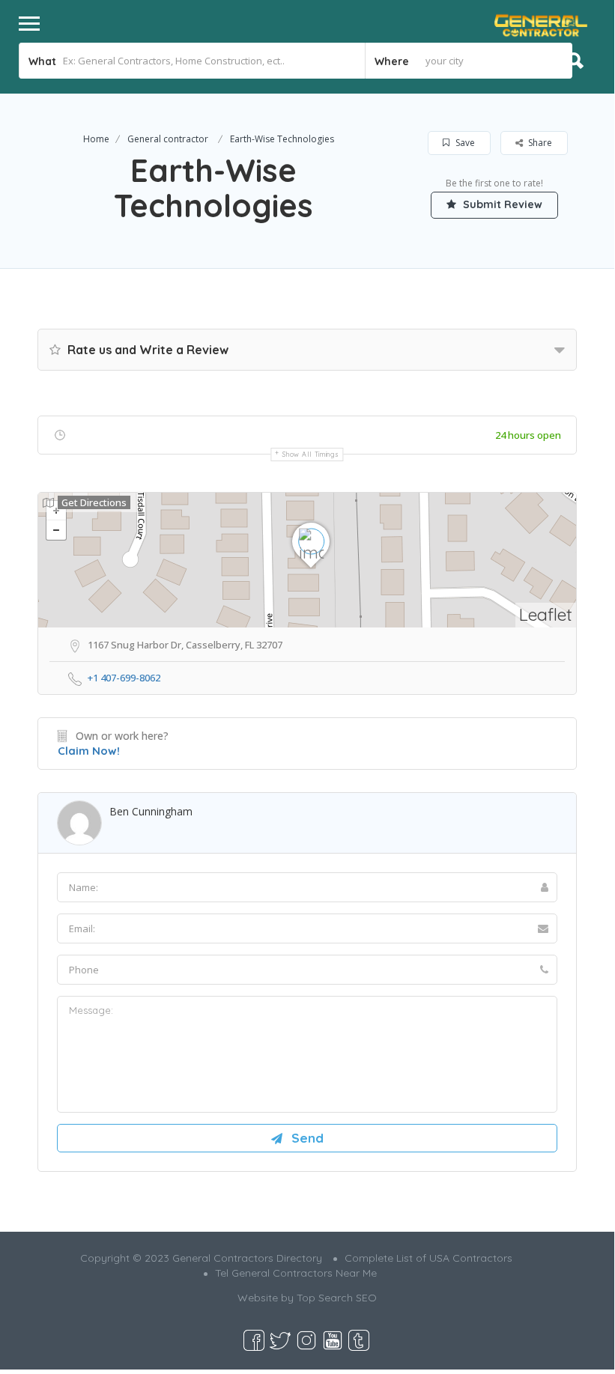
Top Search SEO (337, 1297)
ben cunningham (151, 811)
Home (96, 139)
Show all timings (310, 454)
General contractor (167, 139)
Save (464, 142)
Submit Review (501, 204)
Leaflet (545, 614)
